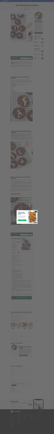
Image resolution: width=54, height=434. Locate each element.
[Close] (36, 211)
